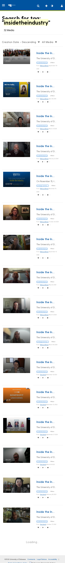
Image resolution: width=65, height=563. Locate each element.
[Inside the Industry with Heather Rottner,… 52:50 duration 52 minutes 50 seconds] (16, 335)
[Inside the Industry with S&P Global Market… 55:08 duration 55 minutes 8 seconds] (16, 484)
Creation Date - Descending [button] (19, 42)
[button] (4, 5)
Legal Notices (42, 559)
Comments (31, 559)
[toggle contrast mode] (52, 6)
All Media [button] (47, 42)
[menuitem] (38, 6)
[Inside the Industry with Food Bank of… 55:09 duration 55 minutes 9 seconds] (16, 455)
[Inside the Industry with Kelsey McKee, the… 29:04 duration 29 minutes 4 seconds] (16, 242)
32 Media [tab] (9, 30)
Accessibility (52, 559)
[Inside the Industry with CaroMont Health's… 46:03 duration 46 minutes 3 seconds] (16, 365)
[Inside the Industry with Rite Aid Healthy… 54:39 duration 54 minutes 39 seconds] (16, 395)
